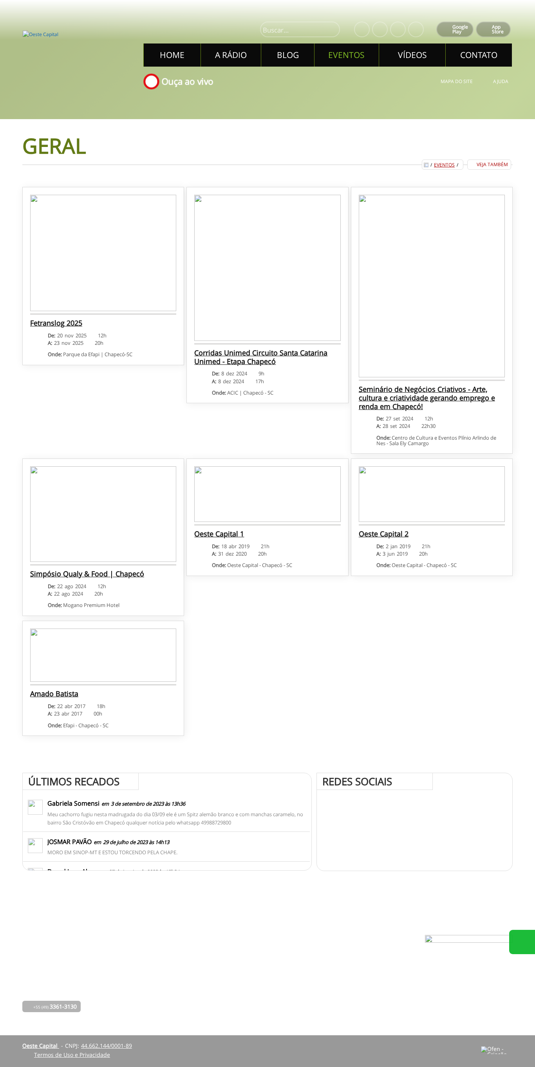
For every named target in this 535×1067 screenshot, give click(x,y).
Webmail (328, 989)
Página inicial (187, 956)
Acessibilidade (23, 1014)
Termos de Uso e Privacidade (72, 1054)
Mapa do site (457, 81)
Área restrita (332, 978)
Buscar (330, 30)
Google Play (460, 29)
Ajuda (500, 81)
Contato (241, 989)
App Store (498, 29)
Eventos (444, 165)
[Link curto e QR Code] (23, 1045)
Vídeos (178, 1000)
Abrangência (247, 978)
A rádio (179, 967)
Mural (239, 956)
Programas (245, 967)
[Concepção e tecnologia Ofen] (497, 1050)
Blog (175, 978)
